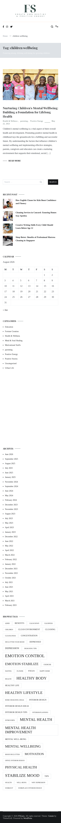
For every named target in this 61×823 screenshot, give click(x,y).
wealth (8, 782)
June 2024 (9, 491)
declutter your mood (14, 642)
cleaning (50, 629)
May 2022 (9, 546)
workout (9, 788)
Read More (15, 161)
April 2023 (9, 527)
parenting (24, 121)
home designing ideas (14, 700)
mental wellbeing (23, 746)
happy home (45, 671)
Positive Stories (11, 359)
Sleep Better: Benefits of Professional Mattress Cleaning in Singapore (35, 238)
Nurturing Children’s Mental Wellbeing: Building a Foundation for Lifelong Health (30, 112)
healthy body (31, 678)
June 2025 (9, 473)
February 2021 (11, 605)
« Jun (5, 310)
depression (12, 648)
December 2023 (11, 505)
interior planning (40, 712)
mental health (36, 719)
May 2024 (9, 495)
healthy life (12, 685)
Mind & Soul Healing (13, 341)
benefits (19, 623)
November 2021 (11, 573)
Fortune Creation (12, 331)
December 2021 (11, 569)
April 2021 (9, 596)
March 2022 (10, 555)
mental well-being (15, 739)
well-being (22, 782)
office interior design (15, 760)
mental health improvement (20, 730)
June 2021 (9, 587)
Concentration (29, 636)
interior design (37, 700)
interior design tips (16, 712)
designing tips (30, 648)
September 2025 (11, 459)
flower (20, 671)
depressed (35, 642)
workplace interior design (30, 788)
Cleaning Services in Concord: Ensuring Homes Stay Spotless (36, 214)
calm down (34, 623)
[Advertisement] (30, 408)
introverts (10, 720)
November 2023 (11, 509)
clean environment (29, 629)
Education (9, 327)
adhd (7, 623)
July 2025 (9, 468)
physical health (21, 767)
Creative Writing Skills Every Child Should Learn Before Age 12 (34, 226)
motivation (34, 754)
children (9, 629)
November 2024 (11, 482)
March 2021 (10, 601)
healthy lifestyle (24, 693)
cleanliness (10, 636)
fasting (8, 671)
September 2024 (11, 486)
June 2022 (9, 541)
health (8, 679)
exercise (47, 664)
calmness (48, 623)
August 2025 (10, 463)
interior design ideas (17, 706)
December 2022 (11, 537)
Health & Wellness (10, 121)
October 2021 (10, 578)
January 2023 (10, 532)
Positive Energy (36, 121)
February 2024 (11, 500)
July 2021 (9, 582)
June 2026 (9, 454)
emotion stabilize (22, 664)
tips (47, 776)
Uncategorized (10, 363)
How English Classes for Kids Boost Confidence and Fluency (36, 201)
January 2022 (10, 564)
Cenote (51, 816)
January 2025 (10, 477)
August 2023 (10, 514)
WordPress (27, 818)
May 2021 (9, 591)
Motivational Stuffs (13, 345)
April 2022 (9, 550)
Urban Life (9, 368)
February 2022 (11, 559)
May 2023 (9, 523)
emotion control (25, 656)
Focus (31, 671)
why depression (38, 782)
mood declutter (12, 754)
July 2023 (9, 518)
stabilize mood (22, 775)
